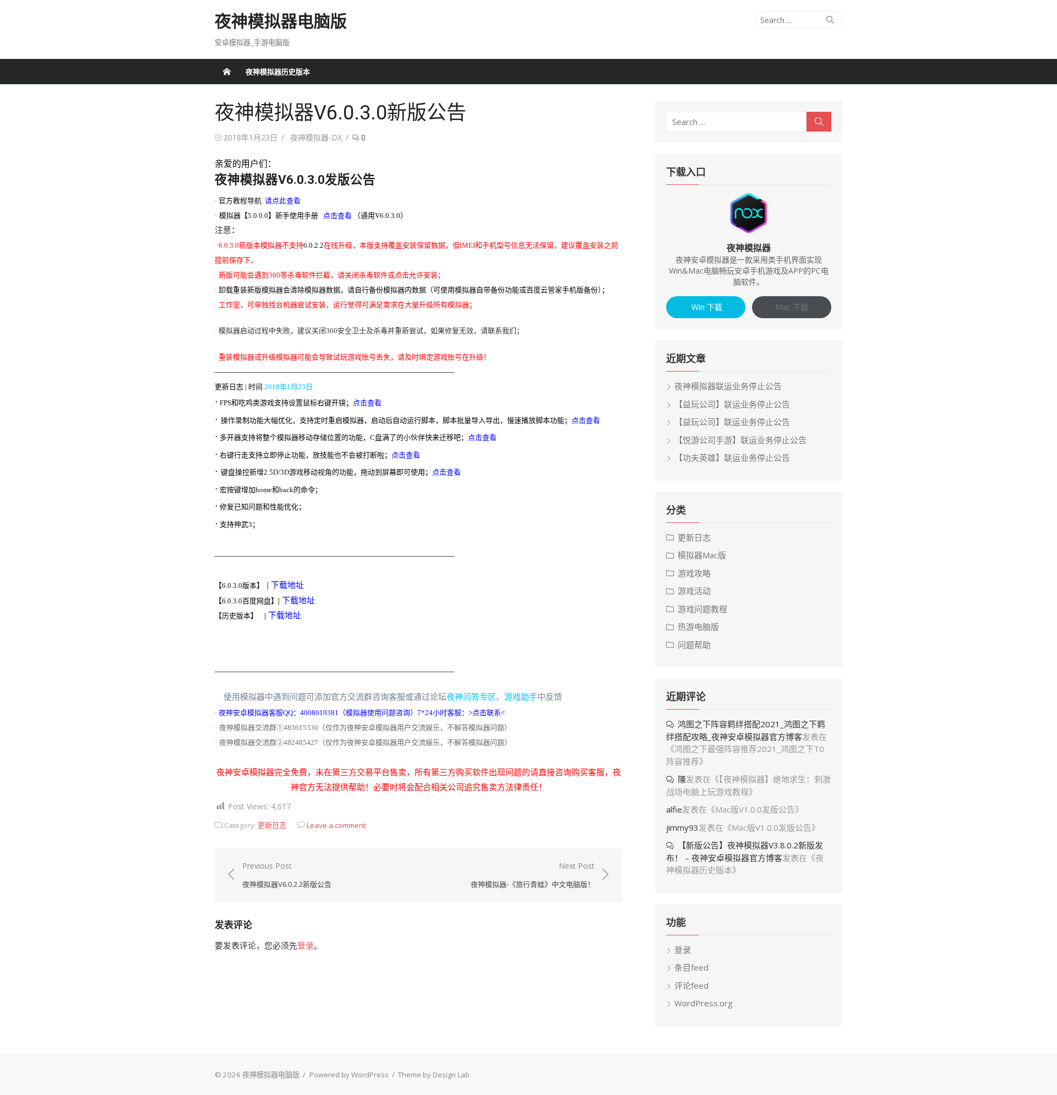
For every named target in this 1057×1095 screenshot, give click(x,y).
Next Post (533, 875)
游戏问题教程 (702, 608)
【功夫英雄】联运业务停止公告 (732, 457)
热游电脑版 (698, 626)
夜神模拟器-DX (316, 137)
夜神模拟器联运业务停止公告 (728, 385)
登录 (305, 945)
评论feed (691, 985)
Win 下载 (705, 307)
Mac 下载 (791, 307)
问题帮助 (694, 644)
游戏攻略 (694, 573)
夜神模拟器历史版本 (278, 72)
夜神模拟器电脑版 (281, 21)
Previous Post (286, 875)
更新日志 (272, 825)
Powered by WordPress (349, 1075)
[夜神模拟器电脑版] (227, 71)
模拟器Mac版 (702, 554)
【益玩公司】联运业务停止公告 (732, 404)
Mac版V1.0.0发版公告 (755, 809)
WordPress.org (703, 1003)
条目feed (691, 967)
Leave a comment (336, 825)
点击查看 (482, 437)
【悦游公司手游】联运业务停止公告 (740, 439)
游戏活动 (694, 590)
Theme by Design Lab (434, 1075)
